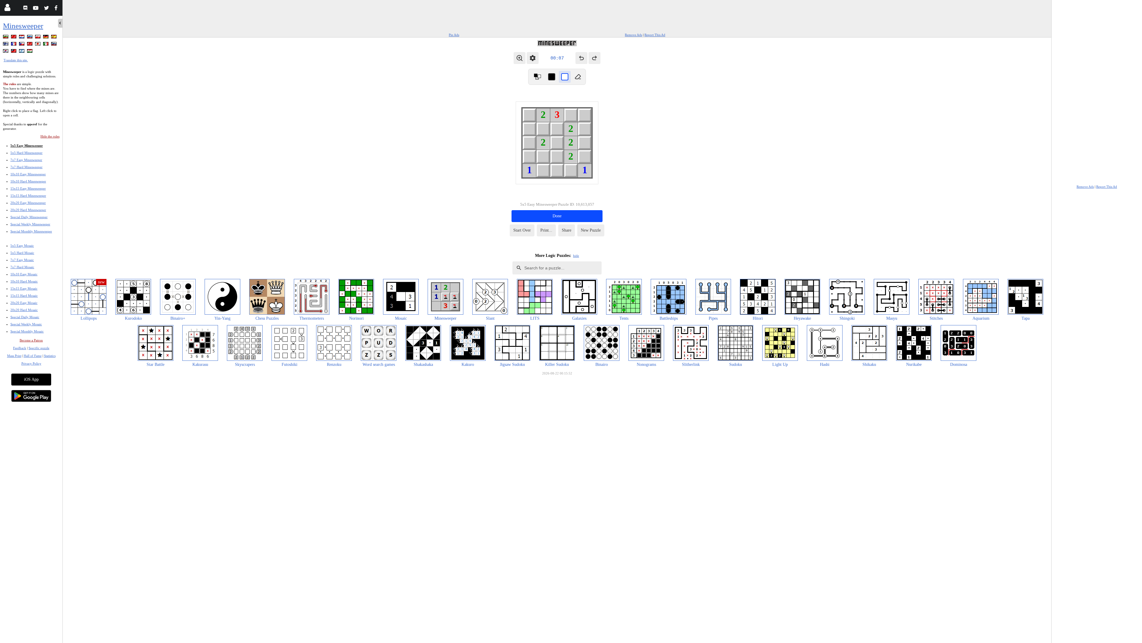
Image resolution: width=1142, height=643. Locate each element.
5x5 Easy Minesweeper (26, 145)
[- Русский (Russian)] (30, 37)
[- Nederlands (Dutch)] (22, 37)
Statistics (50, 356)
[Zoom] (519, 58)
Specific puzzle (39, 348)
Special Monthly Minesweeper (31, 231)
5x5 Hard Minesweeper (26, 152)
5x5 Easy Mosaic (22, 245)
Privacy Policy (31, 363)
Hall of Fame (33, 356)
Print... (546, 230)
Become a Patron (31, 340)
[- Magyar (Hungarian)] (30, 52)
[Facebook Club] (57, 9)
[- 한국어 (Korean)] (6, 52)
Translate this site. (16, 60)
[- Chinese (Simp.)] (14, 37)
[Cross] (565, 77)
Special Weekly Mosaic (26, 324)
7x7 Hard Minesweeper (26, 167)
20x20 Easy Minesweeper (28, 203)
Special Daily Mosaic (24, 317)
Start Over (522, 230)
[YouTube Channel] (36, 9)
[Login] (7, 9)
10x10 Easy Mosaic (23, 274)
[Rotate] (537, 77)
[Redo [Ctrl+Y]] (594, 58)
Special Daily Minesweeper (29, 217)
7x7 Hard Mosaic (22, 267)
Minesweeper (23, 26)
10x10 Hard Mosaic (24, 281)
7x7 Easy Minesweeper (26, 160)
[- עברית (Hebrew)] (22, 52)
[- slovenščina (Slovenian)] (54, 45)
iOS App (31, 379)
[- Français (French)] (14, 45)
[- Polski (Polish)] (38, 37)
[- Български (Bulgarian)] (6, 37)
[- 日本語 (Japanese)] (38, 45)
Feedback (19, 348)
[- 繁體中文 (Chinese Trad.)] (14, 52)
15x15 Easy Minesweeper (28, 188)
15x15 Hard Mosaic (24, 295)
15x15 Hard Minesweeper (28, 195)
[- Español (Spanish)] (54, 37)
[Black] (552, 77)
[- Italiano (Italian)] (46, 45)
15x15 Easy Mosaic (23, 288)
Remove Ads (633, 35)
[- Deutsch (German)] (46, 37)
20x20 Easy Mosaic (23, 303)
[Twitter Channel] (47, 9)
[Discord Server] (26, 9)
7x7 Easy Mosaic (22, 260)
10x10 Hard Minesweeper (28, 181)
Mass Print (14, 356)
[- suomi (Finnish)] (6, 45)
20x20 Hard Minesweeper (28, 210)
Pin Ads (454, 35)
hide (576, 255)
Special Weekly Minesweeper (30, 224)
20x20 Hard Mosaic (24, 310)
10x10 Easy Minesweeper (28, 174)
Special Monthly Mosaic (27, 331)
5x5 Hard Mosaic (22, 253)
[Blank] (578, 77)
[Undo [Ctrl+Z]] (581, 58)
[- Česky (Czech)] (22, 45)
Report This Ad (654, 35)
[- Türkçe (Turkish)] (30, 45)
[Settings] (533, 58)
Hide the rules (49, 136)
